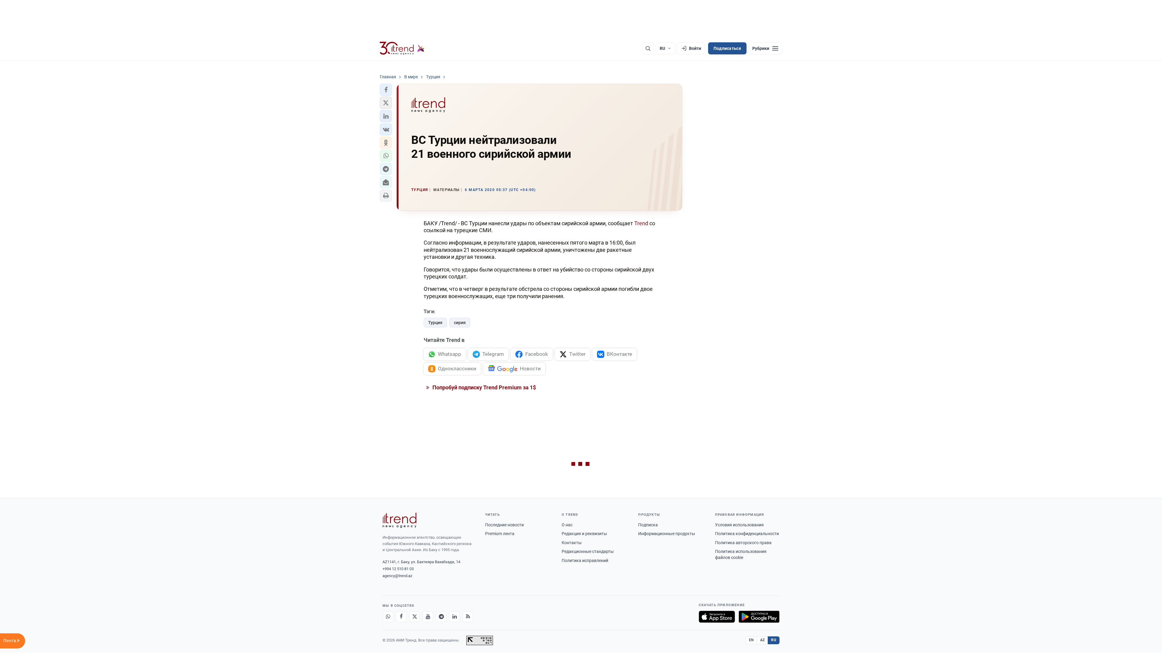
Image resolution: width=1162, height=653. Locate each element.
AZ (762, 640)
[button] (386, 90)
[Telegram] (441, 616)
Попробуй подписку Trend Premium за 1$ (483, 387)
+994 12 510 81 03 (398, 569)
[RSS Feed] (467, 616)
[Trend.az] (402, 48)
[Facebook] (401, 616)
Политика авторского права (743, 542)
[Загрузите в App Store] (717, 617)
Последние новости (504, 524)
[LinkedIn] (454, 616)
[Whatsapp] (387, 616)
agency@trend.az (397, 575)
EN (751, 640)
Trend (641, 223)
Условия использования (739, 524)
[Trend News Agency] (399, 520)
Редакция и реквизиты (584, 533)
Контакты (572, 542)
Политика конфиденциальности (747, 533)
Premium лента (499, 533)
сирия (460, 322)
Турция (435, 322)
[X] (414, 616)
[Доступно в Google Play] (759, 617)
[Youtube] (427, 616)
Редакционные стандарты (588, 551)
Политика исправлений (585, 560)
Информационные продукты (666, 533)
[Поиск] (648, 48)
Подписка (648, 524)
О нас (567, 524)
